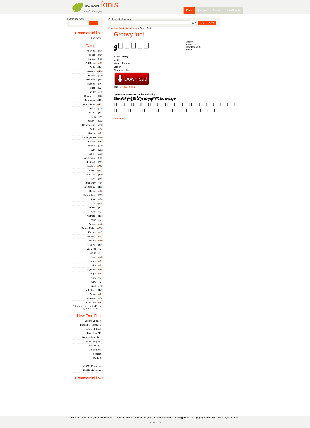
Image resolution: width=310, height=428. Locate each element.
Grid (94, 117)
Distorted (90, 79)
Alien (93, 212)
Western (91, 71)
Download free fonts (118, 28)
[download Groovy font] (132, 85)
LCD (92, 150)
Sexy (93, 278)
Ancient (92, 224)
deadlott (97, 358)
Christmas (91, 302)
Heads (93, 261)
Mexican (92, 133)
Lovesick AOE (94, 333)
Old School (90, 63)
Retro (92, 108)
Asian (93, 220)
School (92, 191)
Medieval (90, 162)
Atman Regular (93, 341)
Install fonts (233, 10)
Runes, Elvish (88, 228)
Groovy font (129, 34)
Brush (93, 199)
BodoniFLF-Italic (93, 321)
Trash (92, 203)
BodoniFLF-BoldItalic (90, 325)
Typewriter (90, 100)
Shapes (91, 245)
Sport (93, 257)
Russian (92, 141)
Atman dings (94, 345)
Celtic (92, 170)
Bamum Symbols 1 (91, 337)
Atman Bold (95, 350)
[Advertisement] (173, 132)
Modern (91, 166)
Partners (202, 10)
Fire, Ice (92, 92)
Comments (119, 118)
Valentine (90, 290)
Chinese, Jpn (88, 125)
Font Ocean (155, 422)
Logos (93, 273)
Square (91, 145)
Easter (93, 294)
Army (93, 282)
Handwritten (89, 195)
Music (93, 286)
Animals (91, 216)
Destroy (91, 84)
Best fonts (96, 38)
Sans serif (90, 174)
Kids (94, 265)
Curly (92, 67)
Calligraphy (89, 187)
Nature (93, 253)
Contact (217, 10)
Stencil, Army (88, 104)
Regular (131, 87)
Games (92, 240)
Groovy (133, 28)
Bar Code (91, 249)
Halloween (91, 298)
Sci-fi (91, 154)
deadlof (97, 354)
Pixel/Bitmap (89, 158)
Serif (92, 178)
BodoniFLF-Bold (93, 329)
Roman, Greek (89, 137)
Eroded (91, 75)
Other (91, 121)
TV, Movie (91, 269)
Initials (92, 112)
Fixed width (90, 183)
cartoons (90, 51)
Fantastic (91, 236)
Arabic (93, 129)
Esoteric (92, 232)
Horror (92, 88)
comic (92, 55)
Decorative (89, 96)
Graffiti (92, 207)
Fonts (101, 4)
